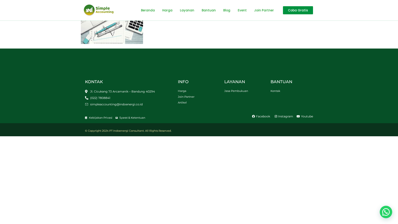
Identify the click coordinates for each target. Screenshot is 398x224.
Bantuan (209, 10)
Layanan (187, 10)
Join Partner (264, 10)
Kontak (275, 91)
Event (242, 10)
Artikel (182, 102)
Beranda (148, 10)
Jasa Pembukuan (236, 91)
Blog (226, 10)
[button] (386, 212)
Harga (167, 10)
